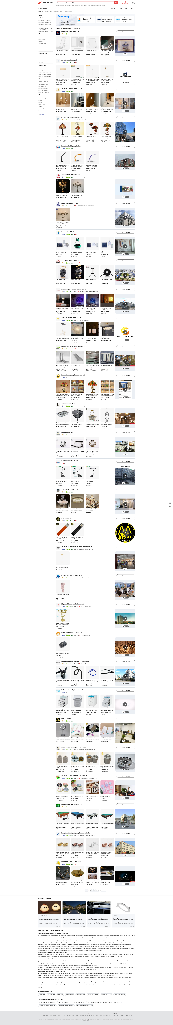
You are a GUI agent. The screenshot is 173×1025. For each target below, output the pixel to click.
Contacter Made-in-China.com (94, 1013)
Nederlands (105, 1015)
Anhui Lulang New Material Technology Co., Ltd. (74, 289)
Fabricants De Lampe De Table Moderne (84, 1005)
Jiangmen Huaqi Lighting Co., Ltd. (70, 174)
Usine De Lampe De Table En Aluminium (47, 1002)
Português (82, 1015)
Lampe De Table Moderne (120, 994)
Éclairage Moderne (70, 994)
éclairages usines (68, 5)
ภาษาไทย (113, 1015)
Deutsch (77, 1015)
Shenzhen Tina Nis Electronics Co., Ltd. (72, 575)
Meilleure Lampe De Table (106, 994)
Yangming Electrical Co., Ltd (69, 60)
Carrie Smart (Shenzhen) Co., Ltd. (70, 31)
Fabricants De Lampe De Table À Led (65, 1005)
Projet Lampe (60, 994)
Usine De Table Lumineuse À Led (94, 1002)
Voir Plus (40, 987)
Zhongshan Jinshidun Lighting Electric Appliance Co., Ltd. (77, 546)
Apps (126, 8)
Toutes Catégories (43, 8)
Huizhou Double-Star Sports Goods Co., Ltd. (73, 804)
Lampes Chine (42, 994)
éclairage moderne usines (85, 5)
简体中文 (55, 1015)
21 (102, 890)
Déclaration (66, 1013)
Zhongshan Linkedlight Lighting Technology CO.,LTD (75, 833)
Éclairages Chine (51, 994)
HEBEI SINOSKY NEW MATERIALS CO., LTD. (73, 346)
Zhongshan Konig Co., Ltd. (68, 403)
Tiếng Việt (122, 1015)
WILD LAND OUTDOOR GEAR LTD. (70, 260)
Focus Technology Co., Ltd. (86, 1017)
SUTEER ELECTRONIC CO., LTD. (69, 460)
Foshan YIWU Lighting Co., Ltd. (69, 203)
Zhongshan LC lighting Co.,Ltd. (69, 489)
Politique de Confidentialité (83, 1013)
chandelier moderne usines (96, 5)
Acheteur (113, 8)
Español (72, 1015)
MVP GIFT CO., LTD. (66, 518)
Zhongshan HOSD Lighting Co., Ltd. (70, 146)
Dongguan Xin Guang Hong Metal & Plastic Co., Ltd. (75, 661)
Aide (121, 8)
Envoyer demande (126, 31)
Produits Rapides (105, 1013)
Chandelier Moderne (80, 994)
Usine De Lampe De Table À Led (64, 1002)
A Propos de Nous (59, 1013)
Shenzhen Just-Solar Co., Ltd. (69, 231)
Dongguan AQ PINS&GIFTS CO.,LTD (71, 861)
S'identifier (133, 3)
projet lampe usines (76, 5)
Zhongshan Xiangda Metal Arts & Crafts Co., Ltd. (74, 775)
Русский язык (91, 1015)
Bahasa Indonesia (129, 1015)
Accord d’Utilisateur (72, 1013)
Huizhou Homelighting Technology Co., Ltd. (73, 375)
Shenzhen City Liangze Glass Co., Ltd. (71, 117)
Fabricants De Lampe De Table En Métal (47, 1005)
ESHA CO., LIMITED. (66, 718)
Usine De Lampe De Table (79, 1002)
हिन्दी (109, 1015)
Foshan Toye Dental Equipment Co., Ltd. (72, 689)
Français (68, 1015)
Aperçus (110, 1013)
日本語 (64, 1015)
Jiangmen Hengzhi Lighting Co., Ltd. (71, 317)
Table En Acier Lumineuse (93, 994)
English (50, 1015)
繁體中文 (59, 1015)
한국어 (97, 1015)
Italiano (86, 1015)
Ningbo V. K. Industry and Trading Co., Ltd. (72, 604)
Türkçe (118, 1015)
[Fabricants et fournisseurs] (45, 2)
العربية (101, 1015)
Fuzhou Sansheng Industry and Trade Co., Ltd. (73, 747)
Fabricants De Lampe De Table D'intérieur (111, 1002)
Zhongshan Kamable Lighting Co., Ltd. (71, 88)
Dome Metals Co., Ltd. (67, 432)
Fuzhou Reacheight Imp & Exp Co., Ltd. (71, 632)
